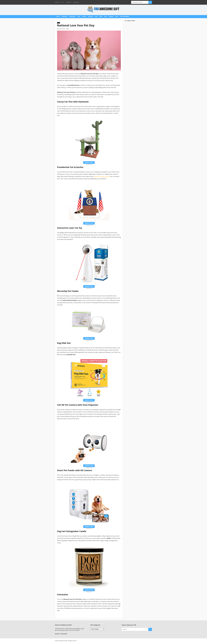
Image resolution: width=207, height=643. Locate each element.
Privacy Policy (64, 633)
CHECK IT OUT (89, 162)
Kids (96, 16)
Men (101, 16)
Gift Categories (124, 16)
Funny (84, 16)
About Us (57, 633)
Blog (116, 16)
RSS (63, 2)
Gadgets (90, 16)
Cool (78, 16)
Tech (105, 16)
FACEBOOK (68, 2)
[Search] (150, 2)
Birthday (64, 16)
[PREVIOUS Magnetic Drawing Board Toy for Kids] (1, 639)
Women (111, 16)
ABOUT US (57, 2)
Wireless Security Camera (102, 176)
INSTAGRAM (76, 2)
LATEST (58, 16)
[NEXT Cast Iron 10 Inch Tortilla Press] (205, 639)
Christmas (72, 16)
